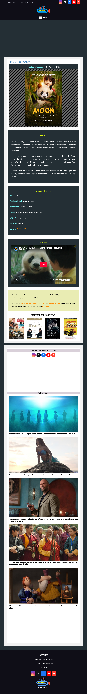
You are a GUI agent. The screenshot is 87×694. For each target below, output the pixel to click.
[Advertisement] (43, 40)
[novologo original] (43, 10)
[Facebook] (69, 2)
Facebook (25, 303)
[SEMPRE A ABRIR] (70, 328)
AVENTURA (21, 229)
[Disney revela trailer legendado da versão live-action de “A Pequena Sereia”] (43, 456)
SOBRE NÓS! (43, 655)
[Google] (78, 2)
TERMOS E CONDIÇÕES (43, 659)
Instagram (33, 303)
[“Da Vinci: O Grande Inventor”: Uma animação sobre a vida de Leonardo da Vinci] (43, 588)
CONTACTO (43, 667)
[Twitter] (65, 2)
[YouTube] (74, 2)
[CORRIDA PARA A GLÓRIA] (16, 328)
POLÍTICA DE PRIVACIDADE (44, 663)
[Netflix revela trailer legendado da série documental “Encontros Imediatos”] (43, 415)
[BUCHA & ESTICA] (34, 328)
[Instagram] (60, 2)
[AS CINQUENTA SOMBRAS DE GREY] (52, 328)
